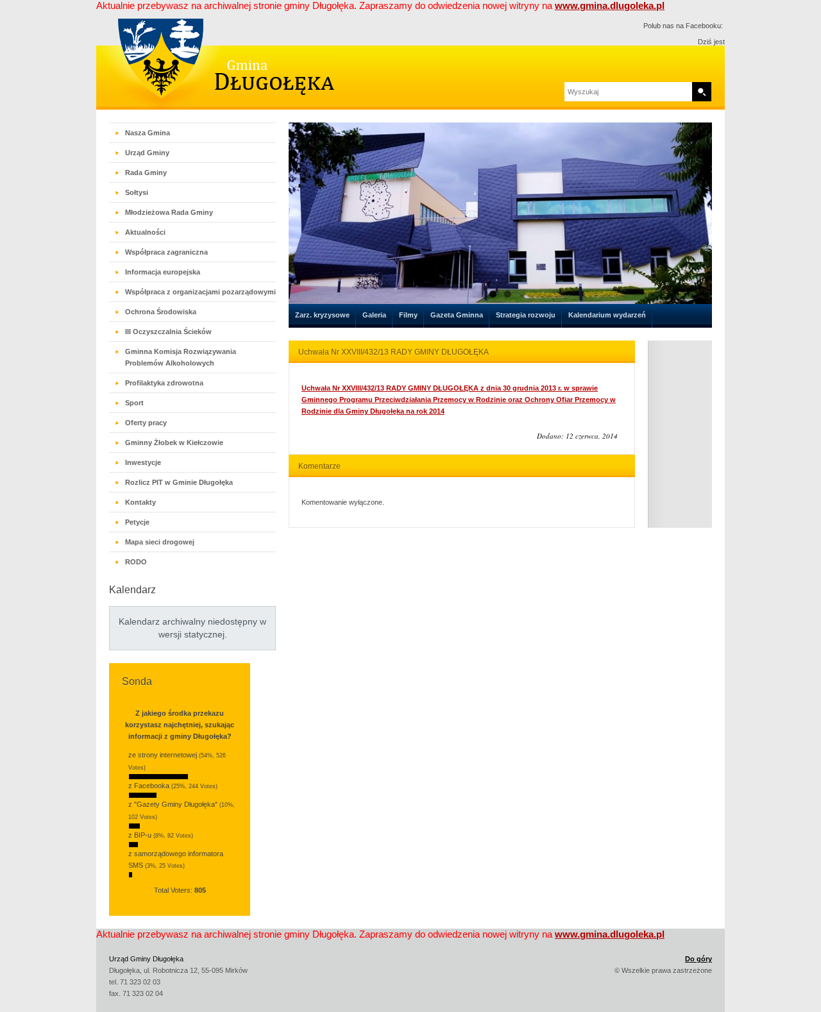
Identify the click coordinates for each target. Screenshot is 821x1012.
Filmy (408, 315)
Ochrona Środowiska (160, 312)
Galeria (374, 315)
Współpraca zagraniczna (166, 252)
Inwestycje (143, 462)
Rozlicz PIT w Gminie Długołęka (179, 482)
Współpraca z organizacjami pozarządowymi (200, 292)
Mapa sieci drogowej (159, 542)
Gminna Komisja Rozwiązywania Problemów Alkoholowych (180, 357)
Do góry (698, 959)
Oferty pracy (146, 422)
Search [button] (701, 91)
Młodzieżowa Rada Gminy (169, 212)
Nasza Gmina (147, 133)
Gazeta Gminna (456, 315)
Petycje (137, 522)
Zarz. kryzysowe (322, 315)
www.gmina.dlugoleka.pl (609, 5)
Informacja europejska (162, 272)
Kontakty (140, 502)
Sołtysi (136, 192)
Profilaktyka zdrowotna (164, 383)
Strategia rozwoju (525, 315)
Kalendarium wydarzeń (607, 315)
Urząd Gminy (147, 152)
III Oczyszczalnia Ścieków (168, 331)
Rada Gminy (146, 172)
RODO (136, 562)
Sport (134, 403)
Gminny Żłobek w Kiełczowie (174, 442)
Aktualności (145, 232)
